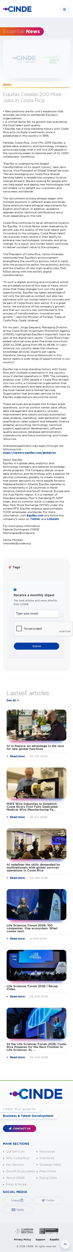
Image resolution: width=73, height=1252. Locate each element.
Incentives (47, 1158)
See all (11, 700)
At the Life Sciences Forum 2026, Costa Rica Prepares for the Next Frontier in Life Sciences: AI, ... (36, 1046)
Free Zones (48, 1171)
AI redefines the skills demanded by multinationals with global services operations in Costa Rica (33, 867)
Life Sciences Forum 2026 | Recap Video (32, 987)
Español (54, 1239)
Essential (21, 31)
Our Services (15, 1151)
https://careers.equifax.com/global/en (29, 452)
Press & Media (16, 1184)
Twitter (35, 519)
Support (40, 1239)
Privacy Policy (22, 1239)
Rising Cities (48, 1178)
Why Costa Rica (17, 1158)
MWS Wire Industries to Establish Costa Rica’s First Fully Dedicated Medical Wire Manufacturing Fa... (32, 806)
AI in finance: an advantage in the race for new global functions (35, 747)
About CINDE (15, 1178)
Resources (47, 1151)
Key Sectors (15, 1164)
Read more (17, 756)
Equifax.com (35, 515)
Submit (36, 646)
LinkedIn (53, 519)
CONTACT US (21, 1128)
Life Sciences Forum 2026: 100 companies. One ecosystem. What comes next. (32, 928)
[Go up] (65, 1244)
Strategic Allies (50, 1164)
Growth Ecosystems (20, 1171)
